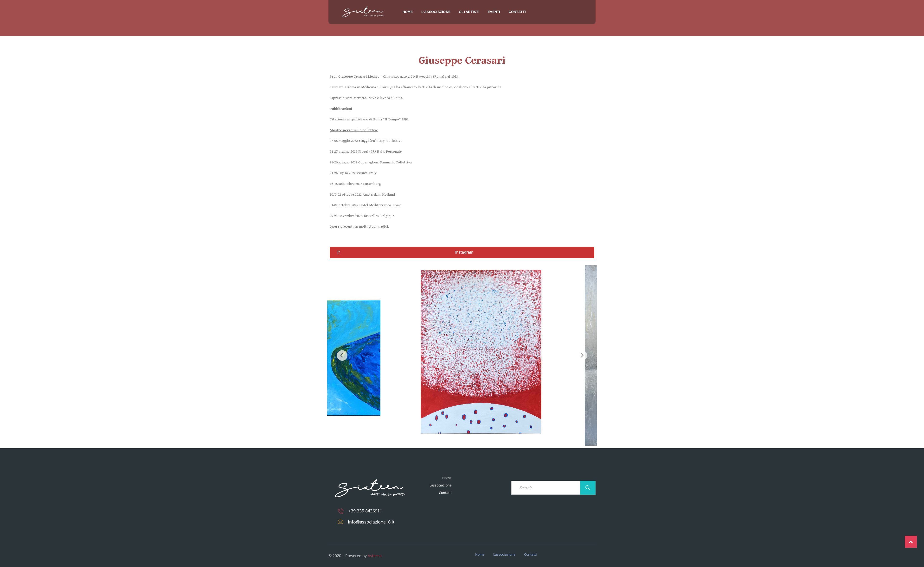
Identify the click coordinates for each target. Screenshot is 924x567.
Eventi (494, 12)
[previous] (342, 355)
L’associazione (436, 12)
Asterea (375, 555)
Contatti (517, 12)
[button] (462, 252)
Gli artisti (469, 12)
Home (408, 12)
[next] (582, 355)
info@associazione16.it (371, 522)
